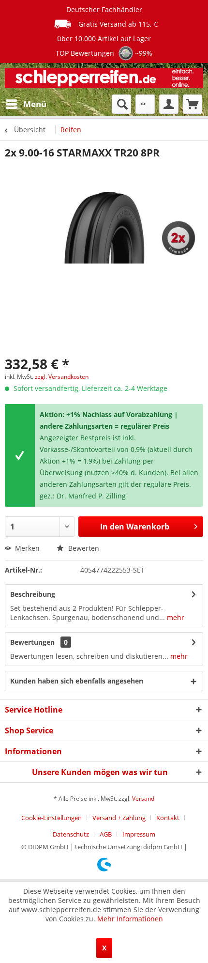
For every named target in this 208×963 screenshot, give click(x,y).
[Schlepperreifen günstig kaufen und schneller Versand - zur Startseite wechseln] (104, 79)
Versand (143, 798)
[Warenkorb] (192, 104)
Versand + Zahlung (119, 817)
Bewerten (82, 548)
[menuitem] (25, 104)
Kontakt (167, 817)
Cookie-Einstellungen (51, 817)
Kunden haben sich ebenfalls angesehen (76, 680)
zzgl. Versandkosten (62, 377)
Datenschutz (71, 834)
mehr (174, 617)
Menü (34, 103)
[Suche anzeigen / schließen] (121, 104)
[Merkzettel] (145, 104)
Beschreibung (32, 594)
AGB (106, 834)
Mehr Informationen (130, 918)
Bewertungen (32, 642)
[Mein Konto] (168, 104)
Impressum (138, 834)
